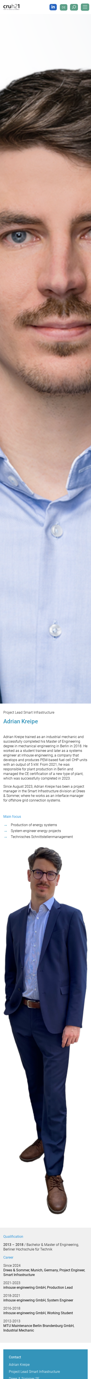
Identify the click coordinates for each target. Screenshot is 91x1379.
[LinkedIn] (53, 7)
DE (63, 7)
